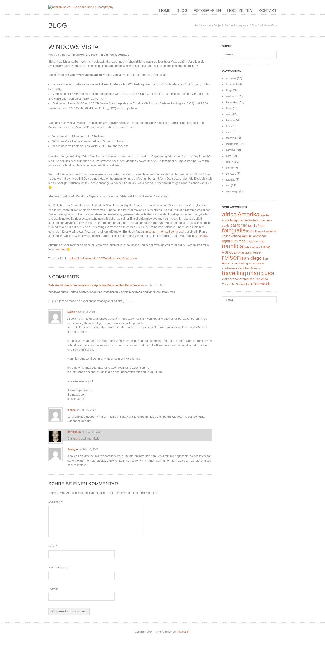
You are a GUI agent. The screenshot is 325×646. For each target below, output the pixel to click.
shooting (242, 263)
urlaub (255, 273)
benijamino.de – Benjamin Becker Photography (222, 25)
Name (52, 546)
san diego (251, 258)
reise (257, 252)
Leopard (60, 249)
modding (231, 138)
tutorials (230, 179)
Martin (71, 311)
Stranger (72, 449)
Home (165, 11)
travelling (234, 273)
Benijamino (74, 431)
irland (229, 108)
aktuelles (231, 78)
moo (261, 241)
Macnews (201, 236)
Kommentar (55, 501)
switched (244, 268)
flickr (261, 225)
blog (228, 90)
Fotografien (207, 11)
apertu (264, 215)
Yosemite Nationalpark (237, 284)
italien (229, 114)
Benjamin (68, 54)
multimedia (108, 54)
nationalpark (252, 247)
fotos (250, 231)
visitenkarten (231, 279)
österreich (232, 84)
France (259, 231)
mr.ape (71, 409)
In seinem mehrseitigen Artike (164, 231)
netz (228, 155)
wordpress (247, 279)
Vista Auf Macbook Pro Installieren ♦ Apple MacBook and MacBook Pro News (96, 285)
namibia (230, 149)
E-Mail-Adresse (58, 567)
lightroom (230, 241)
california (238, 225)
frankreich (270, 231)
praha (248, 252)
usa (228, 185)
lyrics (229, 126)
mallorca (252, 241)
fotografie (231, 102)
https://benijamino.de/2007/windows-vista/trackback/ (103, 258)
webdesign (232, 191)
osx (234, 252)
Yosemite (261, 279)
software (123, 54)
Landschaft (259, 236)
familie (252, 225)
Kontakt (268, 11)
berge (234, 220)
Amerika (248, 214)
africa (229, 214)
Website (53, 588)
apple (225, 220)
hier (75, 438)
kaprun (246, 236)
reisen (229, 161)
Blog (182, 11)
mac (228, 132)
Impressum (183, 631)
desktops (231, 96)
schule (230, 167)
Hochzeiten (239, 11)
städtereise (229, 268)
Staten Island (256, 263)
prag (241, 252)
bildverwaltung (249, 220)
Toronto (256, 268)
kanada (230, 120)
